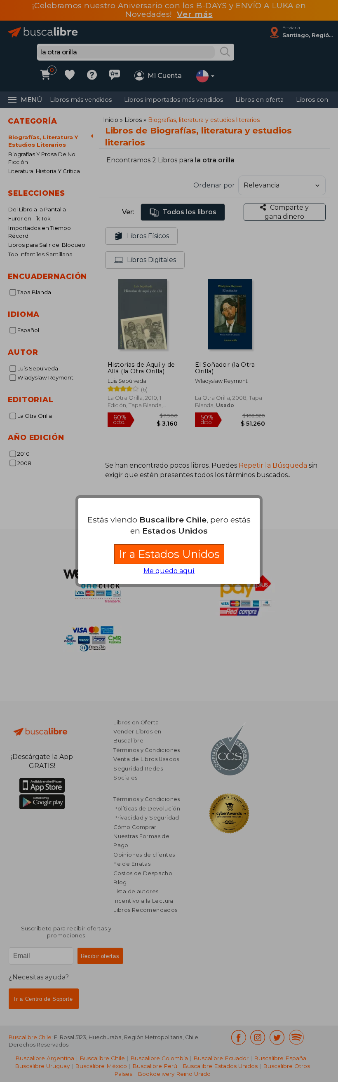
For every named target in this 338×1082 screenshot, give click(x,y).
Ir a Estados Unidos (169, 554)
